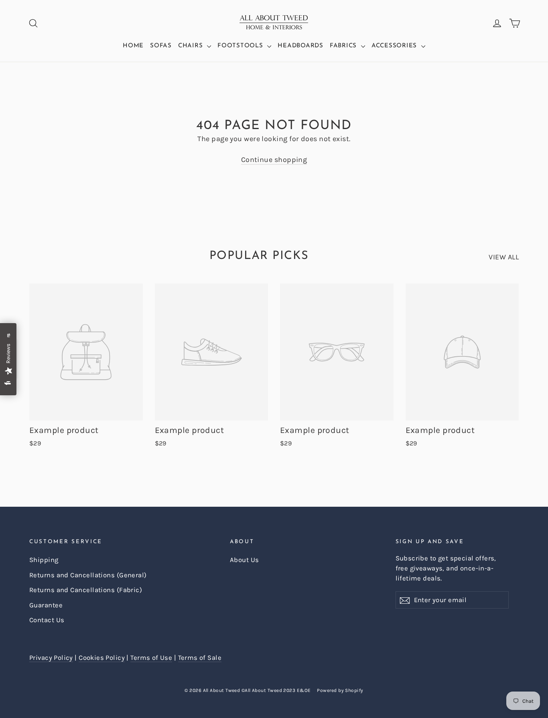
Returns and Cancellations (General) (88, 575)
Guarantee (46, 605)
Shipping (44, 560)
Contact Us (47, 620)
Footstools (241, 46)
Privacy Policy (51, 657)
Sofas (161, 46)
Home (133, 46)
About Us (244, 560)
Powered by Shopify (340, 690)
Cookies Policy (102, 657)
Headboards (300, 46)
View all (504, 257)
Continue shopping (274, 159)
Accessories (395, 46)
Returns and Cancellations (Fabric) (85, 590)
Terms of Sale (199, 657)
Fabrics (344, 46)
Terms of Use (151, 657)
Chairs (191, 46)
